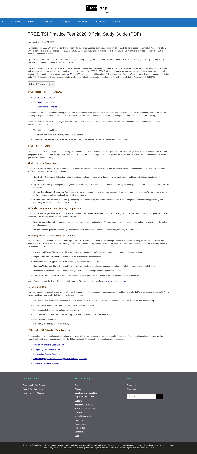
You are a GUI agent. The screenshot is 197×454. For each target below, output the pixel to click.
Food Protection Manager (33, 393)
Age (76, 385)
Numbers (79, 420)
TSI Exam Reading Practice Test (47, 107)
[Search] (159, 396)
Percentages (80, 424)
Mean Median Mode (83, 416)
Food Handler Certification (34, 385)
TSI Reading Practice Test (44, 102)
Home (4, 22)
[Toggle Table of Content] (50, 85)
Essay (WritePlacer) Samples (46, 363)
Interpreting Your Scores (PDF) (46, 349)
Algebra (78, 389)
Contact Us (131, 385)
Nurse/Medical (83, 22)
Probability (79, 432)
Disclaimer (131, 389)
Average (78, 401)
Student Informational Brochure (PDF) (49, 345)
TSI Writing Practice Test (44, 98)
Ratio (77, 436)
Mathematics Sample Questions (47, 354)
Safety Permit (49, 22)
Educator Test (101, 22)
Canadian (116, 22)
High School (32, 22)
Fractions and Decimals (85, 408)
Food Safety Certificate (33, 389)
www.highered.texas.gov (116, 281)
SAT (69, 74)
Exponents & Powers (84, 405)
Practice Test (16, 22)
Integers (78, 412)
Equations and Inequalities (86, 393)
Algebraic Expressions (84, 397)
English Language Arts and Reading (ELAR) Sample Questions (60, 359)
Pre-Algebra (80, 428)
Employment (66, 22)
